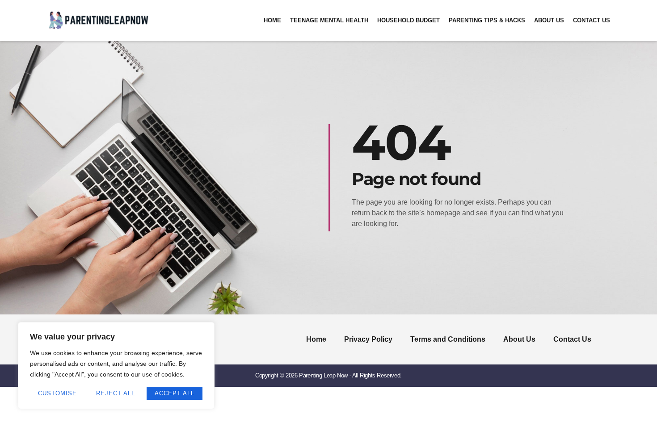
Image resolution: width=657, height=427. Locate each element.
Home (272, 20)
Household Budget (408, 20)
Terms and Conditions (447, 339)
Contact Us (591, 20)
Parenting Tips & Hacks (487, 20)
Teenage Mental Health (329, 20)
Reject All (115, 393)
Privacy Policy (368, 339)
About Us (549, 20)
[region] (116, 365)
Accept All (174, 393)
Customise (57, 393)
